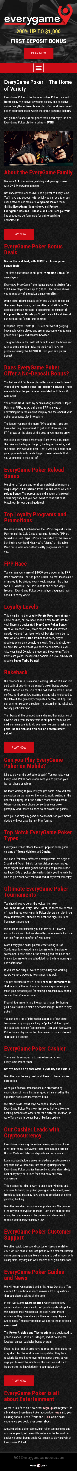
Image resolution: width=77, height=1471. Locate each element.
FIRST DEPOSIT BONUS (38, 41)
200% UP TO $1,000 (38, 31)
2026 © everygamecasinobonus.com (38, 1458)
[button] (38, 68)
